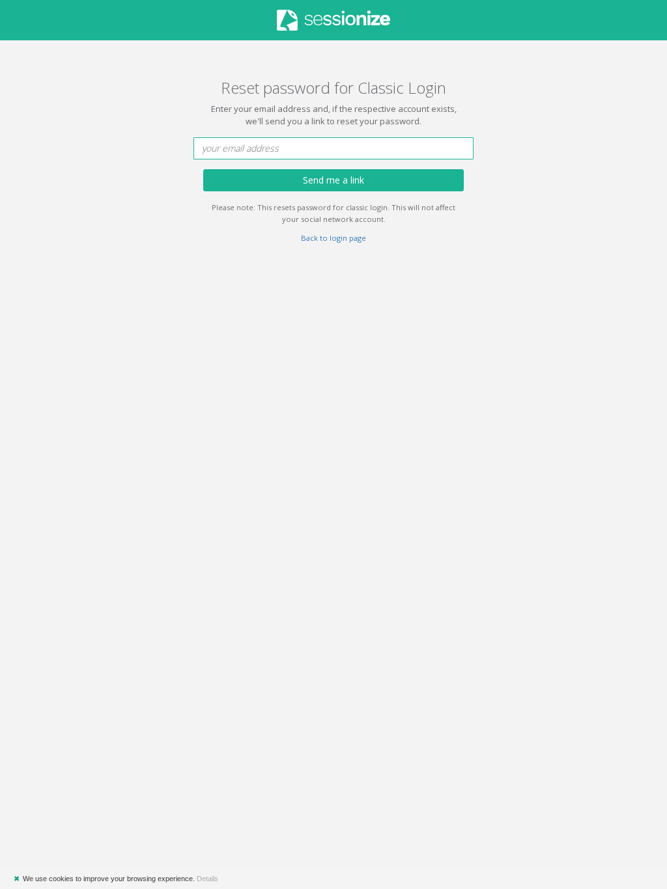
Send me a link (333, 180)
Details (207, 878)
